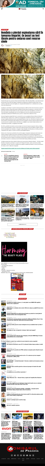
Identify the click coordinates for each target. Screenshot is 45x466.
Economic (27, 458)
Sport (42, 458)
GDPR (23, 460)
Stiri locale (33, 458)
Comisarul (8, 45)
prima (14, 151)
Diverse (23, 458)
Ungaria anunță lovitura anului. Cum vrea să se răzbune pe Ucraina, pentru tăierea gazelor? (20, 148)
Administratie (13, 458)
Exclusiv (38, 458)
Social (8, 458)
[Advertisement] (22, 20)
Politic (19, 458)
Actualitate (4, 458)
